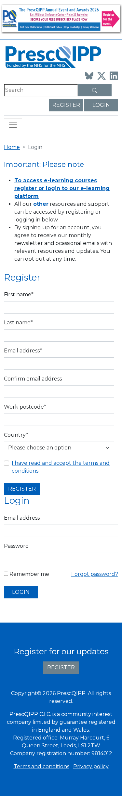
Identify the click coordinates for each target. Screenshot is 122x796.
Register (66, 105)
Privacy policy (91, 766)
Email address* (23, 351)
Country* (16, 435)
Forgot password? (94, 574)
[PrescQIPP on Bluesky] (89, 76)
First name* (19, 294)
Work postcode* (25, 407)
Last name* (18, 322)
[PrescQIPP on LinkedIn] (114, 76)
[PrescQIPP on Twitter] (101, 76)
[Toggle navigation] (13, 124)
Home (12, 147)
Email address (22, 518)
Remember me (28, 574)
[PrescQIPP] (53, 57)
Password (16, 546)
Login (101, 105)
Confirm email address (33, 379)
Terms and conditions (41, 766)
